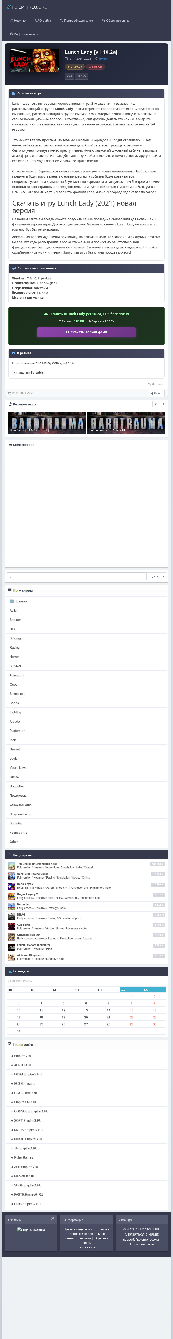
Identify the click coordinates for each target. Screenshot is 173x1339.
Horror (103, 58)
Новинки (19, 20)
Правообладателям (78, 20)
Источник (158, 384)
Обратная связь (117, 20)
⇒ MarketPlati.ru (22, 1176)
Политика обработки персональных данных (87, 1233)
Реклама (84, 1238)
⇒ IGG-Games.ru (22, 1083)
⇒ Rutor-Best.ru (21, 1157)
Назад (157, 393)
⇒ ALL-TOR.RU (21, 1065)
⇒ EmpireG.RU (21, 1055)
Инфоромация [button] (24, 34)
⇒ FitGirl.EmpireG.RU (26, 1074)
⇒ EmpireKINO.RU (23, 1102)
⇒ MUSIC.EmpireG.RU (26, 1139)
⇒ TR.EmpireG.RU (23, 1148)
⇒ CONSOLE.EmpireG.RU (29, 1111)
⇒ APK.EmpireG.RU (24, 1166)
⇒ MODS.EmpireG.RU (26, 1129)
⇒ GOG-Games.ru (23, 1092)
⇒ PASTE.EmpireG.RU (26, 1194)
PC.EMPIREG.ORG (29, 7)
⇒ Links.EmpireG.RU (25, 1203)
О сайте (45, 20)
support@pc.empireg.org (141, 1239)
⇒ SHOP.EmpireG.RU (25, 1185)
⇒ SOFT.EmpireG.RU (25, 1120)
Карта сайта (87, 1247)
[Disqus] (86, 507)
